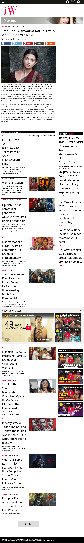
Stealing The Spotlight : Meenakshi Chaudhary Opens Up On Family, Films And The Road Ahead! (13, 396)
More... (66, 168)
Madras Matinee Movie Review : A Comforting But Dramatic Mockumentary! (12, 249)
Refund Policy (38, 539)
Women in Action (12, 182)
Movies (44, 5)
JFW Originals (26, 5)
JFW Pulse (36, 5)
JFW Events (15, 5)
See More (28, 524)
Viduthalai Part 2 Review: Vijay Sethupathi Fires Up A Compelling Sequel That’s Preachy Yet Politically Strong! (12, 471)
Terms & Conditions (14, 539)
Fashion (6, 5)
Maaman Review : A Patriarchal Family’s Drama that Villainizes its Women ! (14, 359)
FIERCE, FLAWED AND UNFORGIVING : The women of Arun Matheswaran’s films (12, 151)
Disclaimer (22, 539)
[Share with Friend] (39, 43)
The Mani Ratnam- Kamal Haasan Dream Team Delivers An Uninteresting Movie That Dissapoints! (13, 286)
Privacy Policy (30, 539)
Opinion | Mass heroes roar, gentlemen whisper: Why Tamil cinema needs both (14, 213)
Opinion (18, 200)
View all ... (79, 311)
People (52, 5)
